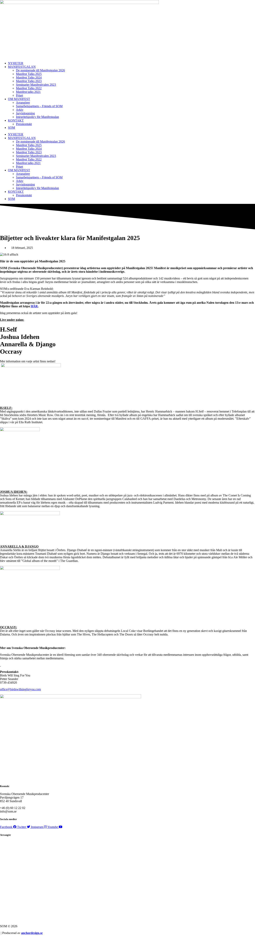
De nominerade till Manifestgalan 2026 (40, 70)
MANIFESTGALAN (22, 66)
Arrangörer (23, 102)
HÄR (34, 306)
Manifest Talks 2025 (29, 74)
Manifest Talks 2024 (29, 77)
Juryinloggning (25, 113)
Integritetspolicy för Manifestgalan (37, 117)
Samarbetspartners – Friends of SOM (39, 106)
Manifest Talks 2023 (29, 81)
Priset (19, 95)
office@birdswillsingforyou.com (20, 689)
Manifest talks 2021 (28, 91)
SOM (11, 127)
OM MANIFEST (19, 99)
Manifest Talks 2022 (29, 88)
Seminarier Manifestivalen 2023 (36, 84)
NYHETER (15, 63)
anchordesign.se (32, 933)
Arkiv (19, 109)
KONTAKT (16, 120)
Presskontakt (24, 124)
